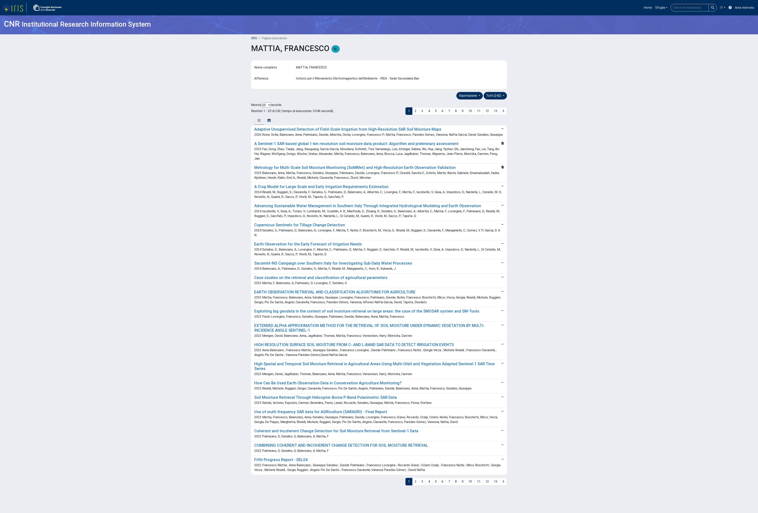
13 (495, 111)
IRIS (254, 38)
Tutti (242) (494, 95)
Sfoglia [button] (660, 7)
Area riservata (744, 7)
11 (478, 111)
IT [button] (721, 7)
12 (487, 111)
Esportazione (468, 95)
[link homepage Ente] (47, 7)
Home (648, 7)
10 (470, 111)
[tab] (259, 120)
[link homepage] (14, 7)
